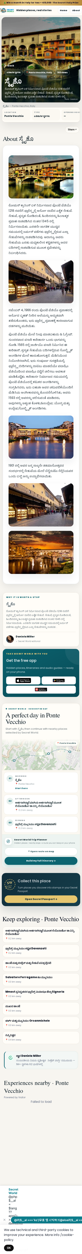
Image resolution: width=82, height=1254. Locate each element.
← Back (9, 65)
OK (9, 1247)
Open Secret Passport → (41, 899)
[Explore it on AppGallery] (41, 690)
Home (63, 10)
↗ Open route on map (41, 851)
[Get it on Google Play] (59, 680)
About (76, 10)
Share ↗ (72, 129)
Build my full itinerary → (41, 860)
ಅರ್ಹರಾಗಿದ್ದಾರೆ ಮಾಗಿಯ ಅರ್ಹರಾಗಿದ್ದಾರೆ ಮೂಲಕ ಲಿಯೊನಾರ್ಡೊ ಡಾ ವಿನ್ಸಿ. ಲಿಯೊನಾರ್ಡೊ (38, 804)
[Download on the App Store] (23, 680)
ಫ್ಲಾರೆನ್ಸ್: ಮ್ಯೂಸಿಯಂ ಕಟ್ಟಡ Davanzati (35, 824)
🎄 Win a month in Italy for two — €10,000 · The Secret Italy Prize (41, 2)
